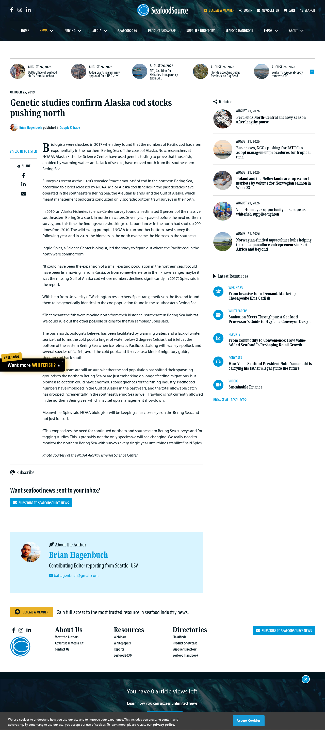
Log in (248, 10)
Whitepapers (122, 642)
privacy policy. (164, 724)
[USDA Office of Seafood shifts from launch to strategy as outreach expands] (17, 71)
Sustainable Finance (246, 387)
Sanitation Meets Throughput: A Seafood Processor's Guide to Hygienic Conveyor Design (270, 319)
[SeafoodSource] (162, 10)
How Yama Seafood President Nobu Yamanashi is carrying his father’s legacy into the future (270, 366)
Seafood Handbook (239, 30)
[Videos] (221, 385)
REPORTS (234, 334)
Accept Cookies (249, 720)
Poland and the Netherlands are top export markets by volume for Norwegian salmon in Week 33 (273, 183)
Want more (32, 365)
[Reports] (221, 338)
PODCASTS (235, 357)
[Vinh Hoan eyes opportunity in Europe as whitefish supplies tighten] (222, 211)
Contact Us (62, 649)
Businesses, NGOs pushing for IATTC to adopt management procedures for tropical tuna (273, 152)
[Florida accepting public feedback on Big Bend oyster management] (200, 71)
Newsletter (270, 10)
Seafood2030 (127, 30)
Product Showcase (162, 30)
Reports (119, 649)
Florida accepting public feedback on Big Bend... (225, 74)
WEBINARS (236, 287)
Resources (129, 630)
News (43, 30)
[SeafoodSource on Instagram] (20, 9)
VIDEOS (233, 380)
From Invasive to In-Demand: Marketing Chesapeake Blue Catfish (263, 296)
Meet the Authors (66, 636)
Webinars (120, 636)
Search (310, 10)
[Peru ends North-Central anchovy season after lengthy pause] (222, 118)
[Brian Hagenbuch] (14, 127)
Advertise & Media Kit (69, 642)
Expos (268, 30)
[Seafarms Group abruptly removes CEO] (261, 71)
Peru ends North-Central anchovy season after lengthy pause (271, 120)
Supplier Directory (200, 30)
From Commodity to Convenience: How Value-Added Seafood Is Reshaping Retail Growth (267, 342)
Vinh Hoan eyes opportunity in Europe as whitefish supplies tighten (270, 212)
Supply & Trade (70, 127)
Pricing (69, 30)
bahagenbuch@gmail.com (76, 575)
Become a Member (35, 611)
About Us (68, 630)
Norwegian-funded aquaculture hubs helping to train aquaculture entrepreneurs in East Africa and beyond (274, 244)
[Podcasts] (221, 361)
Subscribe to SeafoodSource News (43, 502)
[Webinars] (221, 291)
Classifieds (179, 636)
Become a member (221, 10)
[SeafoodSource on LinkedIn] (28, 9)
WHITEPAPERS (238, 310)
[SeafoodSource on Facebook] (11, 9)
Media (96, 30)
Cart (292, 10)
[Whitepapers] (221, 315)
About (293, 30)
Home (25, 30)
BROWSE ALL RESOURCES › (230, 399)
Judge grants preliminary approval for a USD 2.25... (105, 74)
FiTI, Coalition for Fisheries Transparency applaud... (164, 74)
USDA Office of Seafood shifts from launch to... (42, 74)
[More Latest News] (312, 72)
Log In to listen (25, 151)
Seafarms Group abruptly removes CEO (287, 74)
